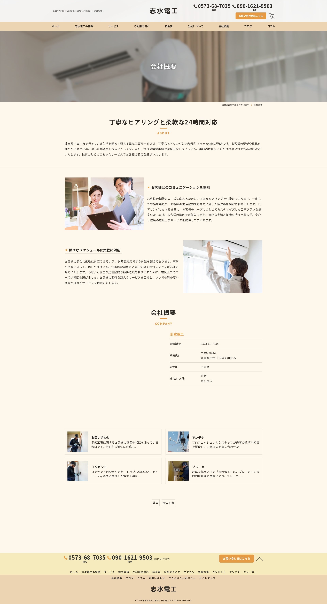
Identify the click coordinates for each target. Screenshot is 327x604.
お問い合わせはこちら (251, 15)
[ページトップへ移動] (259, 558)
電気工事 (168, 503)
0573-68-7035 (209, 344)
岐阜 (156, 503)
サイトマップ (207, 578)
